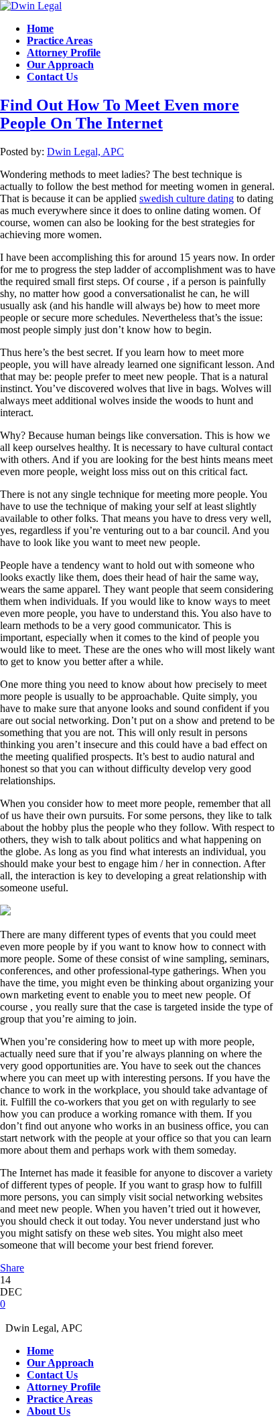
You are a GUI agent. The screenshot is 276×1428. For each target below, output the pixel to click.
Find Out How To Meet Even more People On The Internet (119, 114)
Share (12, 1267)
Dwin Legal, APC (85, 151)
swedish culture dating (186, 198)
